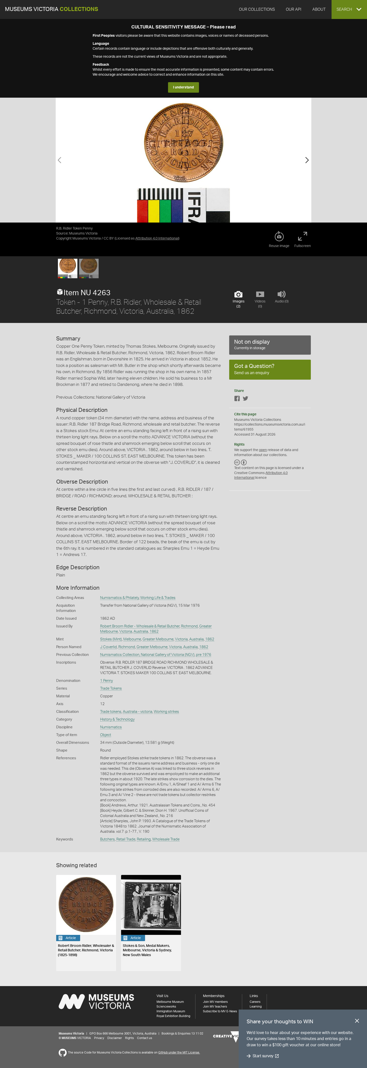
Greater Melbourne (158, 639)
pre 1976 (203, 655)
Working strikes (166, 712)
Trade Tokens (111, 688)
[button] (349, 9)
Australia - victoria (137, 712)
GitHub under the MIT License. (179, 1052)
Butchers (107, 839)
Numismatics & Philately (119, 598)
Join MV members (215, 1001)
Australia (141, 631)
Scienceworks (166, 1006)
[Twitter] (245, 399)
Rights (129, 1038)
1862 (154, 631)
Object (105, 735)
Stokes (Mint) (111, 639)
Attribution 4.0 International (157, 238)
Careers (255, 1001)
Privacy (99, 1038)
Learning (256, 1006)
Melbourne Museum (170, 1001)
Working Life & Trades (158, 598)
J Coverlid (108, 647)
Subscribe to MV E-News (220, 1011)
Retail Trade (125, 839)
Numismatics (111, 727)
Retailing (144, 839)
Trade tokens (110, 712)
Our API (293, 9)
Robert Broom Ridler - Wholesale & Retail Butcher (140, 626)
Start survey (263, 1056)
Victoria (125, 631)
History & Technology (117, 719)
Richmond (189, 626)
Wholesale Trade (166, 839)
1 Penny (106, 681)
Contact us (144, 1038)
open (263, 450)
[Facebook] (237, 399)
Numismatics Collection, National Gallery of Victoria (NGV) (147, 655)
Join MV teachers (215, 1006)
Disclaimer (114, 1038)
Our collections (257, 9)
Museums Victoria (51, 9)
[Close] (357, 1022)
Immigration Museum (171, 1011)
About (319, 9)
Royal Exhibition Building (173, 1016)
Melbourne (132, 639)
